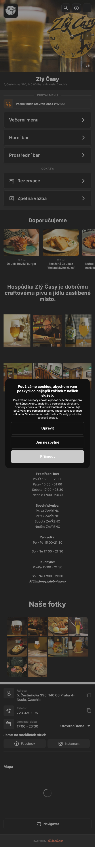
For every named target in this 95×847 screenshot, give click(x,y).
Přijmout (47, 456)
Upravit (47, 428)
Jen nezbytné (47, 442)
